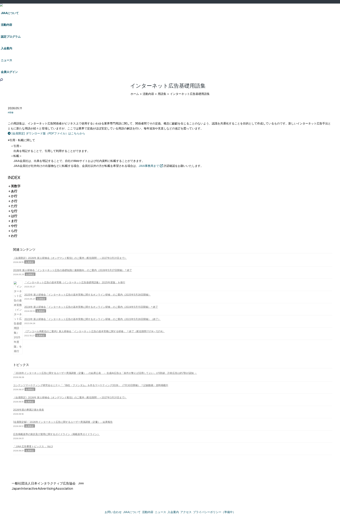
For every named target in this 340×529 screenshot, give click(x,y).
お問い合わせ (113, 512)
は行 (14, 216)
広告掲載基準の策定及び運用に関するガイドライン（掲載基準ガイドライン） (56, 434)
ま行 (14, 221)
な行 (14, 211)
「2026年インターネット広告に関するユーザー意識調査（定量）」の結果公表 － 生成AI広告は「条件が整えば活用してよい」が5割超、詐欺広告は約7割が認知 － (105, 372)
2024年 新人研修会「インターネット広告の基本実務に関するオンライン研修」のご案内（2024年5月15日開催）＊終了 (91, 306)
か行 (14, 196)
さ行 (14, 201)
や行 (14, 226)
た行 (14, 206)
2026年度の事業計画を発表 (28, 409)
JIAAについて (132, 512)
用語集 (162, 94)
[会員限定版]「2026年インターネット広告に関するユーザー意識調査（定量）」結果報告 (63, 421)
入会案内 (173, 512)
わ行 (14, 236)
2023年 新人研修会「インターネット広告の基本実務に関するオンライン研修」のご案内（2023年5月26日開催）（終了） (92, 319)
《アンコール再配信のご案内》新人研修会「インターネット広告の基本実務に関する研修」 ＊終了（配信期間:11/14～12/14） (94, 331)
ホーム (135, 94)
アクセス (186, 512)
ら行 (14, 231)
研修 (11, 112)
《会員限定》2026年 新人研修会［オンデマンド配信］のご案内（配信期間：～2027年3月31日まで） (70, 257)
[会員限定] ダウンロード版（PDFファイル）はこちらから (48, 133)
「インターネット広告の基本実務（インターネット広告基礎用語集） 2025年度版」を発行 (74, 282)
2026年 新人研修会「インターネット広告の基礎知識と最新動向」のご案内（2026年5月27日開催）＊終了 (72, 270)
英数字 (16, 186)
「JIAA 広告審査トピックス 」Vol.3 (33, 446)
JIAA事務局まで (149, 166)
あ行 (14, 191)
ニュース (160, 512)
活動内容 (148, 94)
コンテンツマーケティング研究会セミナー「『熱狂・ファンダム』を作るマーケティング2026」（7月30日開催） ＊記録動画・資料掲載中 (90, 385)
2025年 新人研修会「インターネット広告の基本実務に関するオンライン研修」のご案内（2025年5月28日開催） (87, 294)
